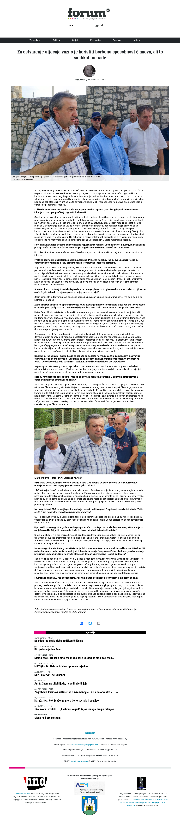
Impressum (90, 733)
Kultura (136, 40)
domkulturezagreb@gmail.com (85, 744)
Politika (56, 40)
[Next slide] (165, 134)
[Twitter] (97, 26)
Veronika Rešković (22, 793)
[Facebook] (102, 26)
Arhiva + (70, 26)
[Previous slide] (15, 134)
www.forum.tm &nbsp (80, 761)
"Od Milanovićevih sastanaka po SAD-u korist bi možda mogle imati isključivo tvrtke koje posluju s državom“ (144, 802)
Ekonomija (95, 40)
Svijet (75, 40)
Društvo (116, 40)
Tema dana (35, 40)
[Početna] (89, 9)
